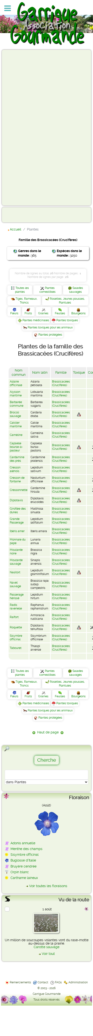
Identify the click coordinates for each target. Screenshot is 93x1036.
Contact (43, 982)
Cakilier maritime (16, 424)
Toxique (79, 372)
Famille (61, 372)
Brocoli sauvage (15, 414)
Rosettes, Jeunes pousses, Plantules (67, 300)
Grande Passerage (17, 520)
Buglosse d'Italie (23, 860)
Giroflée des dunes (18, 510)
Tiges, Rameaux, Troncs (26, 300)
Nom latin (39, 372)
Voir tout (48, 954)
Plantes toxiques (67, 320)
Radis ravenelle (16, 606)
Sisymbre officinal (16, 637)
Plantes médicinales (35, 320)
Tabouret (15, 648)
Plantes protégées (50, 334)
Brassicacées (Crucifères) (61, 383)
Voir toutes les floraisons (48, 886)
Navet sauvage (15, 584)
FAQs (58, 982)
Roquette (16, 627)
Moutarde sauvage (16, 561)
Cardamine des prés (17, 459)
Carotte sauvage (46, 947)
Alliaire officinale (16, 383)
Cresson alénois (15, 469)
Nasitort (15, 572)
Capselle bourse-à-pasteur (16, 447)
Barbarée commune (16, 403)
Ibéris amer (17, 531)
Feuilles (60, 313)
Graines (43, 313)
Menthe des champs (26, 849)
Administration (78, 982)
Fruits (28, 313)
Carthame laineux (24, 878)
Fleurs (14, 313)
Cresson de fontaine (17, 479)
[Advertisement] (23, 127)
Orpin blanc (19, 872)
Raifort (14, 617)
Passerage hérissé (17, 596)
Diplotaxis (16, 500)
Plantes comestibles (47, 289)
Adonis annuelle (22, 843)
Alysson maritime (16, 393)
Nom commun (19, 372)
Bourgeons (78, 313)
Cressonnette (18, 490)
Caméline (16, 435)
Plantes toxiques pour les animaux (50, 327)
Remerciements (20, 982)
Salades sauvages (76, 289)
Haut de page (48, 732)
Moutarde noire (16, 551)
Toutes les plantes (22, 289)
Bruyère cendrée (23, 866)
